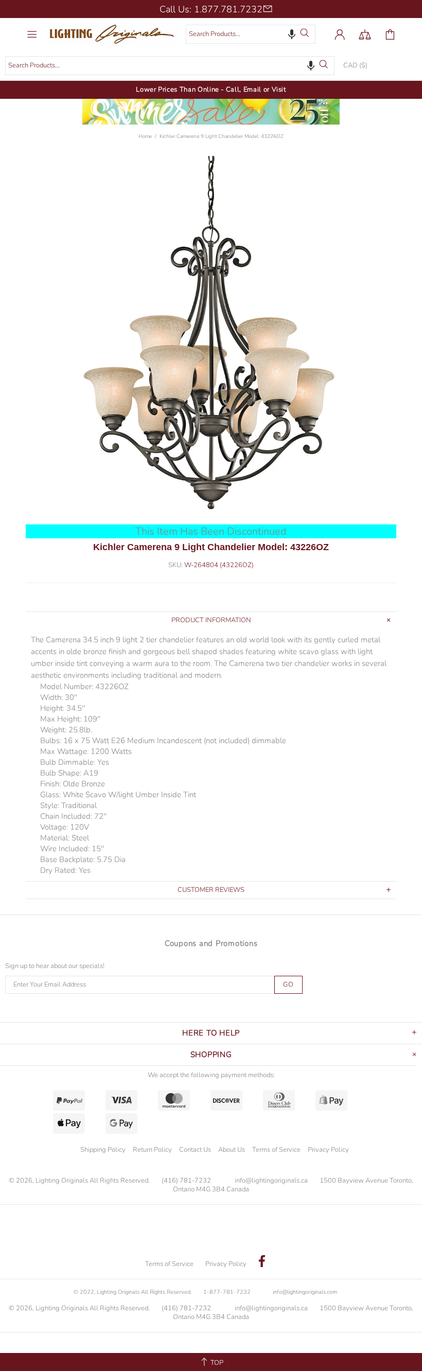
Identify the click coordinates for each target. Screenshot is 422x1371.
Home (145, 136)
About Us (231, 1149)
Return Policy (152, 1149)
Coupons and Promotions (211, 943)
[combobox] (250, 34)
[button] (292, 34)
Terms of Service (276, 1149)
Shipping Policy (103, 1149)
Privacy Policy (328, 1149)
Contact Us (195, 1149)
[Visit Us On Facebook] (262, 1262)
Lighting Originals (114, 34)
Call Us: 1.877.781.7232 (211, 9)
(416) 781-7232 (186, 1180)
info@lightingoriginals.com (305, 1292)
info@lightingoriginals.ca (271, 1180)
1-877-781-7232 (227, 1292)
